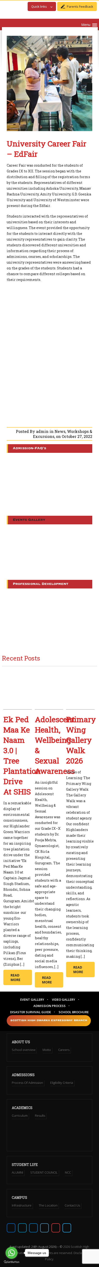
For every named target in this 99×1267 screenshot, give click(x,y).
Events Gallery (29, 520)
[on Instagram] (33, 1227)
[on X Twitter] (22, 1227)
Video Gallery (63, 999)
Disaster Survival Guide (30, 1012)
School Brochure (74, 1012)
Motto (47, 1050)
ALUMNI (17, 1172)
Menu (85, 24)
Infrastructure (21, 1205)
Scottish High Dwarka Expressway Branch (48, 1020)
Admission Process (49, 1006)
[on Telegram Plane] (66, 1227)
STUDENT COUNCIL (44, 1172)
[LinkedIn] (44, 1227)
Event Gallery (32, 999)
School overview (23, 1050)
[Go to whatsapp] (12, 1253)
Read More (15, 977)
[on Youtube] (55, 1227)
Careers (63, 1050)
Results (40, 1115)
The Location (48, 1205)
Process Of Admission (27, 1082)
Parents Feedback (80, 6)
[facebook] (11, 1227)
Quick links (39, 6)
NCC (68, 1172)
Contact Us (72, 1205)
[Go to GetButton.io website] (11, 1262)
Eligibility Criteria (61, 1082)
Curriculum (20, 1115)
